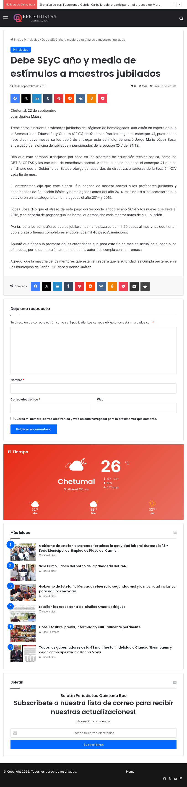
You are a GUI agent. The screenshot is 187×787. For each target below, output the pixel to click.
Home (130, 771)
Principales (31, 39)
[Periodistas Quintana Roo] (34, 18)
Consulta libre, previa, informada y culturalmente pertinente (90, 627)
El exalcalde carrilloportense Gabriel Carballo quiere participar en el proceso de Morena (101, 4)
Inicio (17, 39)
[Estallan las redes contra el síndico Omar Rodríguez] (23, 613)
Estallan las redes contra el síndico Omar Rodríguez (82, 606)
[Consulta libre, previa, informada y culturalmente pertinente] (23, 633)
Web (100, 399)
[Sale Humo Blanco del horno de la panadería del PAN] (23, 572)
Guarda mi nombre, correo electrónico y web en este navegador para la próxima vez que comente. (85, 419)
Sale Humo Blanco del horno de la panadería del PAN (82, 566)
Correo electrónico (25, 399)
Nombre (17, 380)
